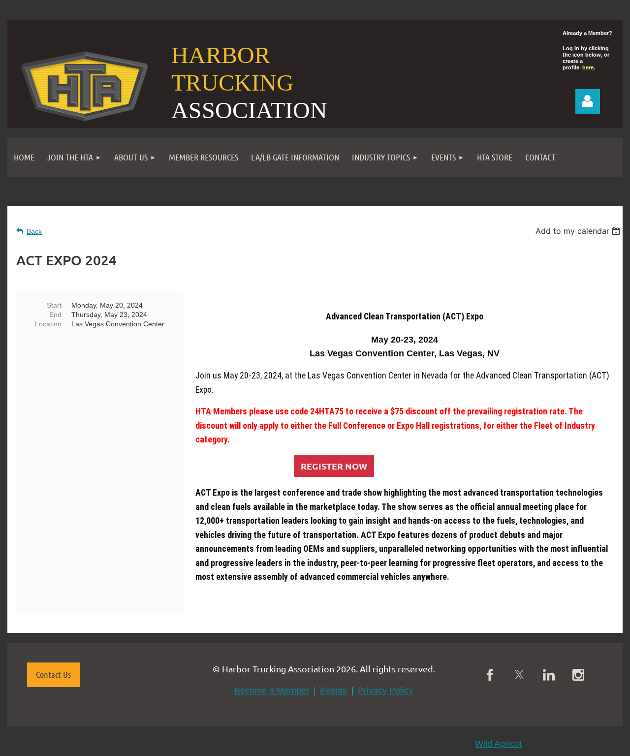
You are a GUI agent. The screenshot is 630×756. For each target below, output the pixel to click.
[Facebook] (489, 674)
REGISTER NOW (334, 466)
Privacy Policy (385, 690)
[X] (519, 674)
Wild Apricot (498, 744)
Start (54, 305)
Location (48, 324)
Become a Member (271, 690)
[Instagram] (578, 674)
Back (34, 231)
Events (333, 690)
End (55, 314)
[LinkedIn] (548, 674)
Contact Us (53, 674)
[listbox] (579, 231)
